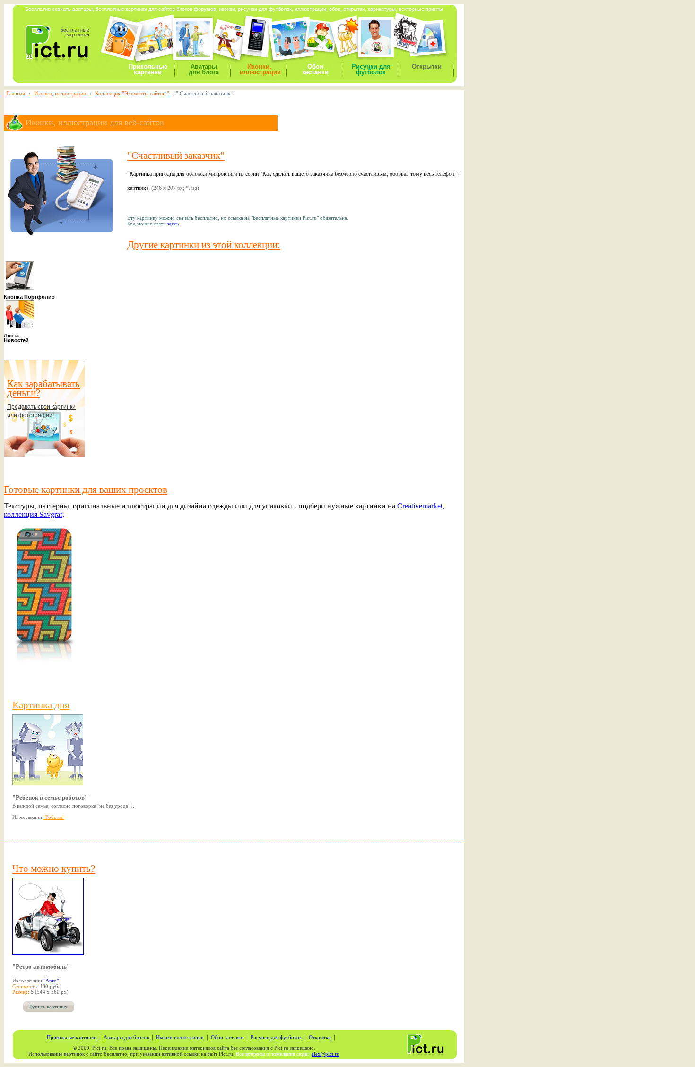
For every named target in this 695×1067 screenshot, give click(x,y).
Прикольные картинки (148, 69)
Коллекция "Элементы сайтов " (132, 93)
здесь (173, 223)
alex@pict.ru (325, 1054)
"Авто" (51, 980)
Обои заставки (315, 69)
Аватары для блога (204, 69)
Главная (15, 93)
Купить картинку (48, 1006)
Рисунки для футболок (371, 69)
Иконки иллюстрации (180, 1037)
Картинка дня (41, 705)
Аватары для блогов (126, 1037)
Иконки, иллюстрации (260, 69)
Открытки (427, 66)
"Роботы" (53, 817)
